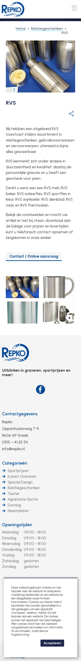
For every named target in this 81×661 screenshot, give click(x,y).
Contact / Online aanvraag (33, 256)
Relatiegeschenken (24, 488)
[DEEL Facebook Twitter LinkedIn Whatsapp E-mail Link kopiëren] (71, 113)
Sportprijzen (18, 470)
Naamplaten (18, 510)
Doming (14, 505)
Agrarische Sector (23, 499)
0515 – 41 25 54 (15, 442)
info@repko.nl (13, 449)
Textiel (13, 493)
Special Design (20, 482)
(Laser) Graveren (22, 476)
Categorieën (14, 463)
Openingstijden (17, 524)
